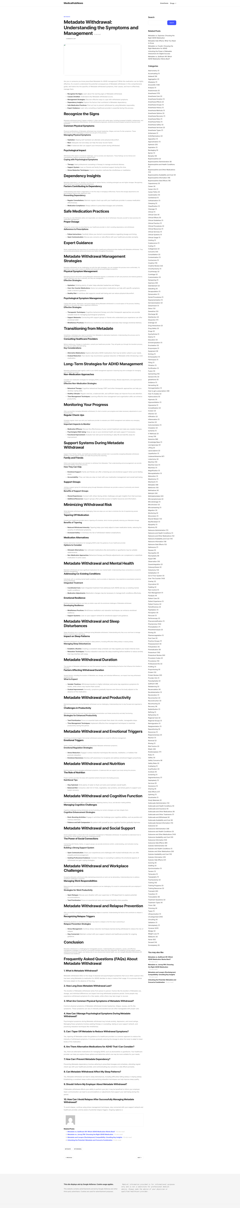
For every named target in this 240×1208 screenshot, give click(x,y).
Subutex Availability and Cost (158, 854)
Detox (150, 308)
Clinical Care (152, 215)
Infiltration (151, 416)
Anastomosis (152, 90)
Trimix (150, 905)
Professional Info (154, 664)
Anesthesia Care (154, 96)
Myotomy (151, 527)
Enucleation (152, 345)
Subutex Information (155, 857)
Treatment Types (154, 902)
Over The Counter (154, 578)
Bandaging (152, 150)
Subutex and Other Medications (159, 851)
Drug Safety (152, 328)
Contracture (152, 260)
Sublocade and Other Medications (160, 811)
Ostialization (152, 573)
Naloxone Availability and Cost (159, 539)
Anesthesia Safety (154, 125)
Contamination (153, 257)
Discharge (151, 314)
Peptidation (152, 610)
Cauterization (153, 195)
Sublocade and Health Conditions (160, 806)
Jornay (150, 436)
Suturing (151, 863)
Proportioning (153, 669)
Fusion (150, 371)
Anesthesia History (155, 107)
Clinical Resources (154, 229)
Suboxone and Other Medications (160, 834)
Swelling (151, 866)
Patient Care (152, 598)
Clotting (151, 240)
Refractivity (152, 715)
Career (150, 186)
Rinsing (150, 743)
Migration (151, 510)
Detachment (152, 306)
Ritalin (150, 749)
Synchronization (153, 868)
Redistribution (153, 709)
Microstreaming (153, 507)
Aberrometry (152, 71)
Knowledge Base (154, 442)
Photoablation (153, 627)
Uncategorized (153, 917)
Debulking (151, 289)
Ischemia (151, 431)
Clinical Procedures (155, 226)
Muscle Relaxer (153, 519)
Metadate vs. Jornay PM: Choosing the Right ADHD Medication (95, 1134)
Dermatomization (154, 303)
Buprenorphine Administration (158, 162)
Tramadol (151, 891)
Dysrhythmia (152, 334)
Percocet (151, 615)
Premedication (153, 649)
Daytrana (151, 283)
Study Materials (153, 800)
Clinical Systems (154, 235)
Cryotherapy (152, 271)
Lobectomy (152, 459)
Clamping (151, 203)
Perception (152, 613)
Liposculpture (153, 451)
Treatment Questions (155, 900)
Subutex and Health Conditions (159, 849)
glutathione (152, 379)
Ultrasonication (153, 914)
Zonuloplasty (152, 945)
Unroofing (151, 919)
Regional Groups (154, 721)
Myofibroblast (153, 522)
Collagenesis (152, 249)
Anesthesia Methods (155, 110)
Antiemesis (152, 133)
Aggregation (152, 79)
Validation (151, 922)
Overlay (150, 581)
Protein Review (153, 675)
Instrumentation (153, 425)
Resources (152, 732)
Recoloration (152, 695)
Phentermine (152, 624)
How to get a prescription (157, 391)
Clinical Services (154, 232)
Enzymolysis (152, 348)
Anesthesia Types (154, 130)
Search (151, 17)
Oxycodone (152, 584)
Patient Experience (154, 601)
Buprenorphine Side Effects (157, 181)
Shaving (151, 789)
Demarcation (152, 294)
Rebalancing (152, 686)
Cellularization (153, 200)
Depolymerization (154, 300)
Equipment (152, 351)
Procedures (152, 661)
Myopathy (151, 524)
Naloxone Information (155, 541)
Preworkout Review (155, 655)
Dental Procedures (154, 297)
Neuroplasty (152, 556)
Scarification (152, 769)
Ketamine (151, 439)
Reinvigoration (153, 723)
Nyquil (150, 559)
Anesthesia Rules (154, 122)
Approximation (153, 142)
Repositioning (153, 729)
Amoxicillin (152, 85)
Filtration (151, 365)
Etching (150, 354)
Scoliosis (151, 772)
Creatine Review (154, 266)
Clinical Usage (153, 237)
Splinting (151, 794)
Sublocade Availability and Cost (159, 820)
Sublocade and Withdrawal (157, 817)
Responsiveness (154, 735)
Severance (152, 786)
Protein (150, 672)
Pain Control (152, 590)
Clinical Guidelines (154, 220)
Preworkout (152, 652)
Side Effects (152, 792)
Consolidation (153, 254)
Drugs (150, 331)
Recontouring (153, 704)
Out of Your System (155, 576)
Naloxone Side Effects (156, 544)
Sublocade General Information (159, 823)
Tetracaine (152, 874)
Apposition (152, 139)
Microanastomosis (154, 499)
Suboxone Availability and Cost (159, 837)
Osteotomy (152, 570)
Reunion (151, 738)
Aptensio (151, 144)
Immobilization (153, 408)
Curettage (151, 274)
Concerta (151, 252)
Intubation (151, 428)
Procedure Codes (154, 658)
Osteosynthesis (153, 567)
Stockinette (152, 797)
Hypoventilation (153, 402)
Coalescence (152, 243)
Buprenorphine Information (157, 178)
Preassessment (153, 644)
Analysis (151, 88)
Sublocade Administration (157, 803)
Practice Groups (153, 641)
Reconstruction (153, 701)
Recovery (151, 706)
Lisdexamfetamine (154, 456)
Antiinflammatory (154, 136)
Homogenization (154, 388)
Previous (69, 1157)
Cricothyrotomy (153, 269)
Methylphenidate (154, 496)
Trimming (151, 908)
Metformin (151, 487)
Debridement (152, 286)
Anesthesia (152, 93)
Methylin (151, 493)
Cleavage (151, 209)
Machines (151, 468)
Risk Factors (152, 746)
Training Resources (155, 888)
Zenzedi (151, 942)
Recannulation (153, 689)
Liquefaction (152, 453)
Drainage (151, 323)
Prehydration (152, 647)
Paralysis (151, 596)
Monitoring (152, 513)
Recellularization (154, 692)
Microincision (152, 505)
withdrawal (78, 1149)
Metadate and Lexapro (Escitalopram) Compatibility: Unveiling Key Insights (100, 1137)
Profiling (151, 667)
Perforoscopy (153, 618)
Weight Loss (152, 934)
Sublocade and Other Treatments (160, 814)
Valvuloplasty (153, 925)
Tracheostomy (153, 880)
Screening (151, 775)
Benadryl (151, 156)
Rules (150, 755)
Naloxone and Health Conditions (159, 533)
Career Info (152, 189)
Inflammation (152, 419)
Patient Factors (153, 604)
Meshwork (151, 482)
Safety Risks (152, 763)
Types (150, 911)
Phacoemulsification (155, 621)
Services (151, 783)
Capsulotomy (152, 183)
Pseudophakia (153, 681)
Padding (151, 587)
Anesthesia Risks (154, 119)
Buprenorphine (153, 159)
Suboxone (151, 826)
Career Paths (152, 192)
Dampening (152, 280)
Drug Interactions (154, 326)
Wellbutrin (151, 937)
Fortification (152, 368)
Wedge (150, 931)
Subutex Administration (156, 846)
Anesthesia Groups (155, 105)
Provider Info (152, 678)
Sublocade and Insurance (157, 809)
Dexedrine (151, 311)
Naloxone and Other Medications (159, 536)
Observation (152, 561)
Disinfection (152, 317)
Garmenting (152, 374)
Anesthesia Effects (154, 102)
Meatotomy (152, 479)
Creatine (151, 263)
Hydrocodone (153, 396)
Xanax (150, 939)
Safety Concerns (154, 760)
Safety (150, 758)
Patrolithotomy (153, 607)
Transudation (152, 897)
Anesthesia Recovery (155, 116)
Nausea (150, 550)
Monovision (152, 516)
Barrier (150, 153)
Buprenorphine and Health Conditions (161, 164)
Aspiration (151, 147)
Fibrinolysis (152, 360)
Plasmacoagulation (154, 635)
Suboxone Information (156, 840)
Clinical (150, 212)
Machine (151, 462)
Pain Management (154, 593)
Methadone (152, 490)
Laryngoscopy (153, 445)
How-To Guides (153, 394)
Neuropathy (152, 553)
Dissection (152, 320)
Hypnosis (151, 399)
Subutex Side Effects (155, 860)
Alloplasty (151, 82)
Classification (153, 206)
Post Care (151, 638)
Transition (151, 894)
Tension (151, 871)
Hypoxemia (152, 405)
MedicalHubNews (73, 3)
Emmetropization (154, 343)
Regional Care (153, 718)
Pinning (150, 632)
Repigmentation (153, 726)
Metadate (67, 16)
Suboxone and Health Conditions (159, 831)
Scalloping (151, 766)
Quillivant (151, 684)
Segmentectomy (154, 777)
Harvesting (152, 385)
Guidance (151, 382)
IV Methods (152, 434)
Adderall (151, 76)
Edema (150, 337)
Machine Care (153, 465)
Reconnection (153, 698)
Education (151, 340)
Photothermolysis (154, 630)
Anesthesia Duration (155, 99)
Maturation (152, 476)
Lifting (150, 448)
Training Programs (154, 885)
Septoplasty (152, 780)
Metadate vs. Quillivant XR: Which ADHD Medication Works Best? (96, 1132)
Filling (150, 362)
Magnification (153, 470)
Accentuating (153, 73)
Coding (150, 246)
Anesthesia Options (155, 113)
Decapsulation (153, 291)
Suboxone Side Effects (156, 843)
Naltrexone (152, 547)
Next (139, 1157)
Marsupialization (154, 473)
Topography (152, 877)
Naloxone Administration (156, 530)
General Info (152, 377)
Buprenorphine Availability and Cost (160, 175)
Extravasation (153, 357)
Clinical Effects (153, 217)
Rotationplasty (153, 752)
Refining (151, 712)
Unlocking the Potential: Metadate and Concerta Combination (94, 1140)
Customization (153, 277)
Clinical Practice (153, 223)
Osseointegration (154, 564)
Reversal (151, 740)
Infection (151, 414)
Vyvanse (151, 928)
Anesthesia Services (155, 127)
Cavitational (152, 198)
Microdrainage (153, 502)
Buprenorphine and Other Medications (161, 170)
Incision (150, 411)
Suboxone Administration (157, 829)
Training (151, 883)
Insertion (151, 422)
